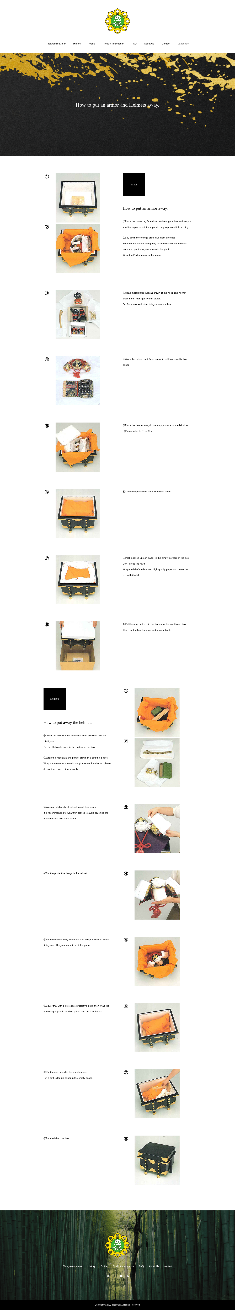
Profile (91, 43)
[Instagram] (107, 1276)
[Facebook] (114, 1276)
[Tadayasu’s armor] (117, 21)
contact (168, 1266)
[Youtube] (121, 1276)
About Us (149, 43)
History (77, 43)
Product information (113, 43)
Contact (166, 43)
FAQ (134, 43)
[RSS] (128, 1276)
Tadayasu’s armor (56, 43)
